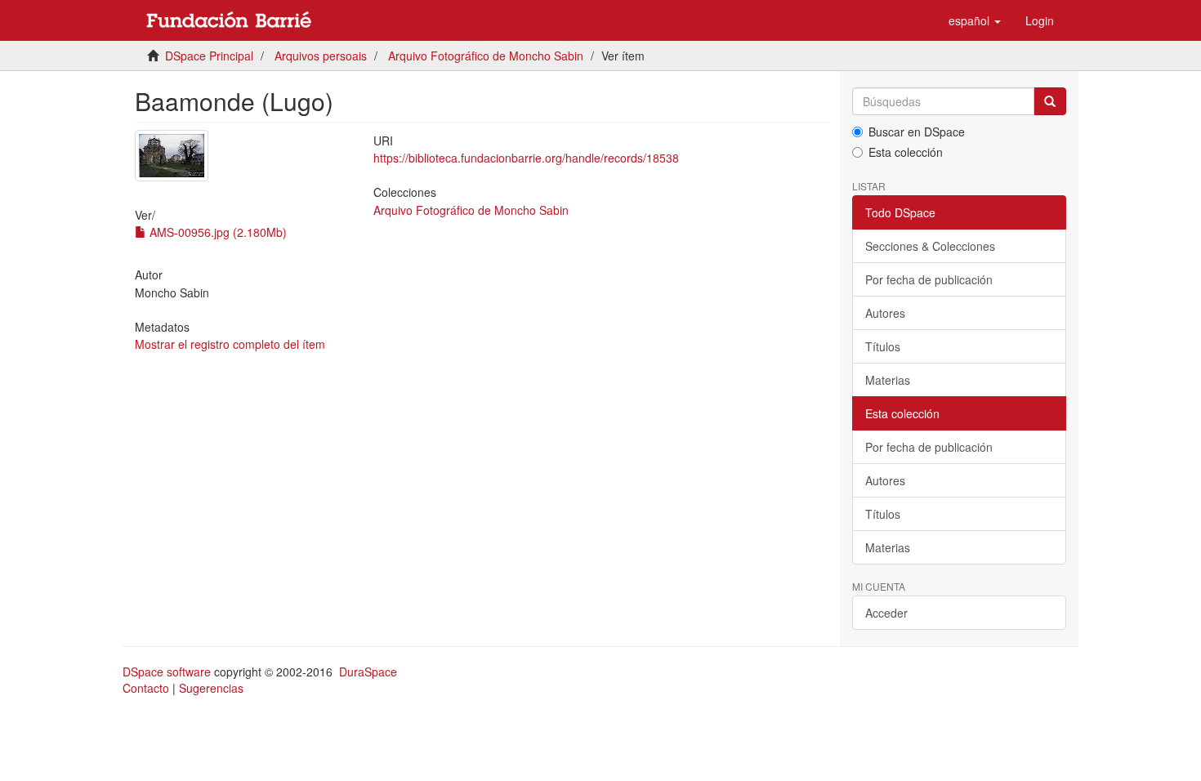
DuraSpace (368, 671)
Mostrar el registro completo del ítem (230, 344)
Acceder (886, 613)
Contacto (146, 688)
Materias (887, 380)
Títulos (882, 346)
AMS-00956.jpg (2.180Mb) (216, 232)
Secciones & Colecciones (930, 246)
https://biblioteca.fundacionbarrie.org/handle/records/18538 (526, 158)
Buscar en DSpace (916, 131)
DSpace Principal (209, 55)
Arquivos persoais (321, 55)
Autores (885, 313)
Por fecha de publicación (929, 279)
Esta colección (905, 152)
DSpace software (167, 671)
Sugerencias (211, 688)
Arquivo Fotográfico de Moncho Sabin (485, 55)
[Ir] (1050, 101)
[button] (974, 20)
